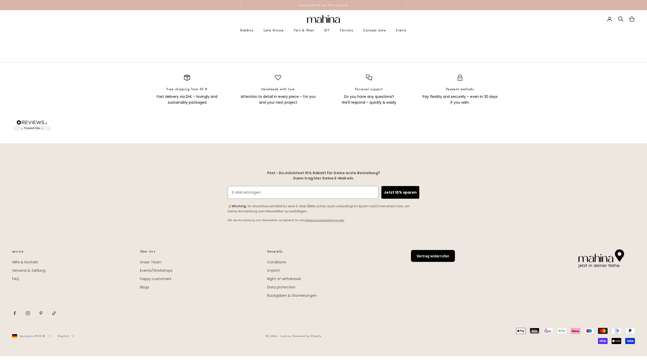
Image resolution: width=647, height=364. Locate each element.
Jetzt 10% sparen (400, 192)
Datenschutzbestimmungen (324, 220)
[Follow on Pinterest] (40, 313)
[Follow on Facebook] (14, 313)
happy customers (155, 278)
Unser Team (150, 262)
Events (401, 30)
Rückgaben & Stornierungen (292, 295)
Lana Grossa (274, 30)
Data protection (281, 287)
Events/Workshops (156, 270)
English (63, 336)
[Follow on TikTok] (54, 313)
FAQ (15, 278)
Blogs (144, 287)
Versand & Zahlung (28, 270)
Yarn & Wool (304, 30)
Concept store (374, 30)
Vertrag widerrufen (433, 256)
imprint (273, 270)
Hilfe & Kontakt (25, 262)
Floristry (346, 30)
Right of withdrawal (284, 278)
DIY (327, 30)
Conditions (276, 262)
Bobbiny (246, 30)
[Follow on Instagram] (27, 313)
